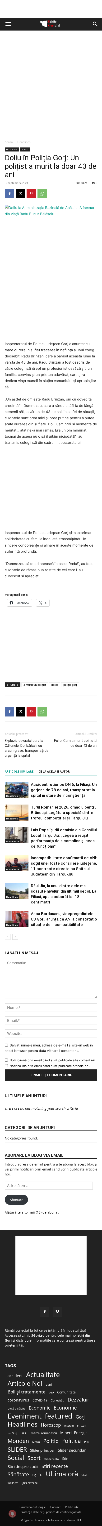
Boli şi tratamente (27, 1391)
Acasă (9, 142)
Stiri (65, 1458)
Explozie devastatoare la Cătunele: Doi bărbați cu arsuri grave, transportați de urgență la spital (26, 748)
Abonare (16, 1199)
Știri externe (30, 1483)
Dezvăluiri (79, 1399)
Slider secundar (72, 1450)
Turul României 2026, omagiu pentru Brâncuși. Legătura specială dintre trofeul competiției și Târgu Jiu (64, 812)
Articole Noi (25, 1383)
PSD (86, 1442)
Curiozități (57, 1400)
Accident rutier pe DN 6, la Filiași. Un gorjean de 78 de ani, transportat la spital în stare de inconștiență (64, 790)
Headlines (24, 142)
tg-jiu (37, 1474)
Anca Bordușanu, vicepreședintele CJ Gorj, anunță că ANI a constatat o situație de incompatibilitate (64, 919)
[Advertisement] (51, 84)
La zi (24, 1433)
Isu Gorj (12, 1433)
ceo (51, 1392)
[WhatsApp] (42, 193)
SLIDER (17, 1449)
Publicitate (72, 1507)
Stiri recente (55, 1466)
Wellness (13, 1483)
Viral (84, 1475)
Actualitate (12, 841)
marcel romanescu (44, 1433)
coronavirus (18, 1399)
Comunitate (66, 1392)
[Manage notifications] (12, 1513)
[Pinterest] (31, 193)
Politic (50, 1440)
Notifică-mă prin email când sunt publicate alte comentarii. (52, 1060)
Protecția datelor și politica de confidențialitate (51, 1512)
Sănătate (18, 1474)
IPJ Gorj (81, 1425)
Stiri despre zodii (23, 1466)
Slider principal (42, 1450)
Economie (65, 1407)
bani (49, 1385)
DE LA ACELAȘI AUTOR (54, 771)
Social (25, 149)
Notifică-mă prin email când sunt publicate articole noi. (49, 1066)
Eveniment (25, 1415)
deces (54, 684)
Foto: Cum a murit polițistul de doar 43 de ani (75, 743)
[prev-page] (8, 937)
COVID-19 (39, 1400)
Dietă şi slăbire (16, 1408)
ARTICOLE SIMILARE (19, 771)
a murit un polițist (34, 684)
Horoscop (51, 1425)
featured (58, 1415)
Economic (39, 1407)
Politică (71, 1440)
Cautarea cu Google (32, 1507)
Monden (18, 1440)
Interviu (69, 1425)
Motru (36, 1442)
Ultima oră (62, 1473)
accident (15, 1375)
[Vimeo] (57, 1312)
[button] (8, 24)
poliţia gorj (70, 684)
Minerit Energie (74, 1432)
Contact (55, 1507)
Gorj (80, 1417)
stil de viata (51, 1459)
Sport (34, 1457)
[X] (20, 193)
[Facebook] (9, 193)
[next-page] (15, 937)
